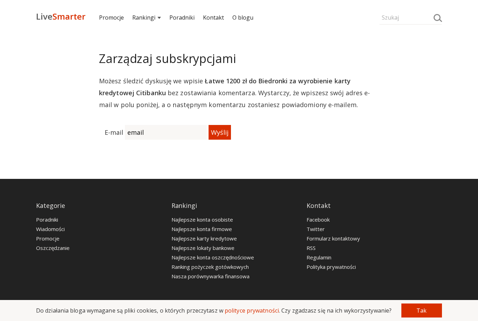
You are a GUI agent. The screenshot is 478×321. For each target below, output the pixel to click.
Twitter (316, 228)
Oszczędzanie (53, 247)
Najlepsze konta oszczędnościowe (212, 257)
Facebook (318, 219)
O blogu (242, 17)
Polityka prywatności (331, 266)
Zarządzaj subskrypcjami (167, 58)
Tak (421, 310)
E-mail (114, 132)
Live (60, 16)
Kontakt (213, 17)
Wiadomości (50, 228)
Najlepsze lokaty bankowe (202, 247)
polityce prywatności (252, 310)
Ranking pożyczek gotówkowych (210, 266)
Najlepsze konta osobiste (202, 219)
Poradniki (182, 17)
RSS (311, 247)
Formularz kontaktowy (333, 238)
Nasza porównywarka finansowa (210, 276)
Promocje (111, 17)
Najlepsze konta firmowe (201, 228)
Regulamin (319, 257)
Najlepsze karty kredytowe (204, 238)
